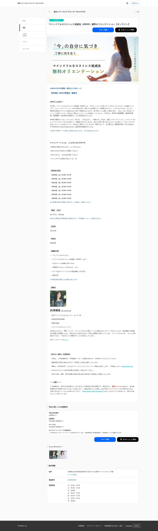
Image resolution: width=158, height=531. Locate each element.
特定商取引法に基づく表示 (114, 526)
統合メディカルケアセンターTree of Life (30, 3)
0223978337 (72, 480)
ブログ (24, 42)
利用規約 (81, 526)
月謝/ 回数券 (24, 35)
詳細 (23, 21)
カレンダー (26, 49)
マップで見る (72, 475)
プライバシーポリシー (94, 526)
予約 (23, 28)
